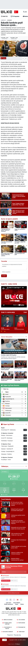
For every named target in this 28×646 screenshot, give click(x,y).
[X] (10, 600)
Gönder (4, 275)
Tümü (25, 312)
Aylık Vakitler (5, 494)
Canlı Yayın (8, 602)
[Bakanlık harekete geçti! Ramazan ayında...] (14, 48)
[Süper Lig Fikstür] (26, 424)
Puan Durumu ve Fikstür (8, 628)
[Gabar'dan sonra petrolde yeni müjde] (7, 237)
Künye (16, 604)
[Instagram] (14, 600)
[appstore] (10, 635)
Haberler (3, 20)
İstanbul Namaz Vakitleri (8, 623)
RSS (5, 639)
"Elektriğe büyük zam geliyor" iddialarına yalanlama (5, 230)
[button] (1, 331)
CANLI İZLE (5, 16)
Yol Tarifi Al (15, 580)
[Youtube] (17, 600)
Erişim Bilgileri (16, 602)
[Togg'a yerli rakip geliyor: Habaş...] (21, 224)
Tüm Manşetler (21, 627)
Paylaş (4, 58)
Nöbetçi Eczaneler (8, 619)
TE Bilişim (17, 644)
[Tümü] (26, 466)
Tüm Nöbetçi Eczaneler (14, 593)
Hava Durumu (22, 619)
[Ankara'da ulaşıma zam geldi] (21, 249)
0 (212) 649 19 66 (6, 589)
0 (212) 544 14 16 (6, 580)
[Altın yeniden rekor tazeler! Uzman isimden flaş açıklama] (7, 249)
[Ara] (24, 11)
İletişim (22, 604)
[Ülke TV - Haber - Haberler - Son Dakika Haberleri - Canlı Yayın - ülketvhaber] (10, 11)
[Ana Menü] (26, 11)
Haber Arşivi (22, 631)
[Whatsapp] (21, 600)
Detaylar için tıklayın (14, 419)
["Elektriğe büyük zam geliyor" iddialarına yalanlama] (7, 224)
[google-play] (17, 635)
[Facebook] (7, 600)
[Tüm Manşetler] (26, 336)
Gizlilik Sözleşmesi (8, 604)
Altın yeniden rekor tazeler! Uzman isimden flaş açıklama (7, 254)
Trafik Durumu (21, 622)
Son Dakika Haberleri (8, 631)
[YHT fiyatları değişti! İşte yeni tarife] (21, 237)
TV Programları (15, 16)
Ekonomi (9, 20)
